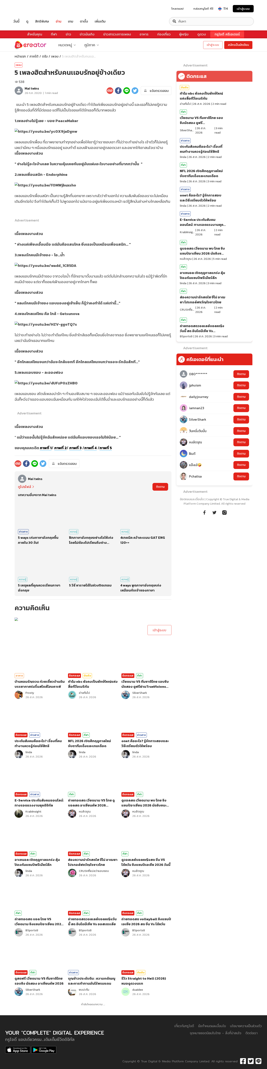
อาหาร (144, 34)
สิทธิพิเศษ (42, 21)
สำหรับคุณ (34, 34)
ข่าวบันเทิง (87, 34)
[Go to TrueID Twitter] (214, 511)
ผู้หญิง (184, 34)
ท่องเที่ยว (164, 34)
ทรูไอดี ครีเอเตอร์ (227, 34)
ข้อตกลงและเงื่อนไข (192, 499)
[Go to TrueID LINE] (224, 511)
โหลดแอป (177, 8)
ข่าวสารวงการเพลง (117, 34)
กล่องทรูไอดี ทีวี (203, 8)
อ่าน (58, 21)
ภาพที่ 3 (75, 448)
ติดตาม (160, 487)
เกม (70, 21)
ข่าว (68, 34)
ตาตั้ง (84, 21)
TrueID (25, 8)
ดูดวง (201, 34)
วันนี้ (16, 21)
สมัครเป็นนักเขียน (238, 45)
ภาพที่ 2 (60, 448)
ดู (27, 21)
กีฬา (54, 34)
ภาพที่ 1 (46, 448)
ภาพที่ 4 (90, 448)
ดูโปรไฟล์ (24, 486)
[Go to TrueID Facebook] (204, 511)
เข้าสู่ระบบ (243, 8)
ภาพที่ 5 (105, 448)
